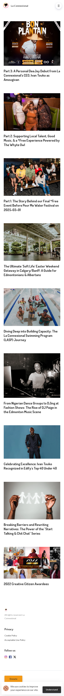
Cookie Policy (10, 635)
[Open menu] (59, 6)
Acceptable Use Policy (14, 640)
